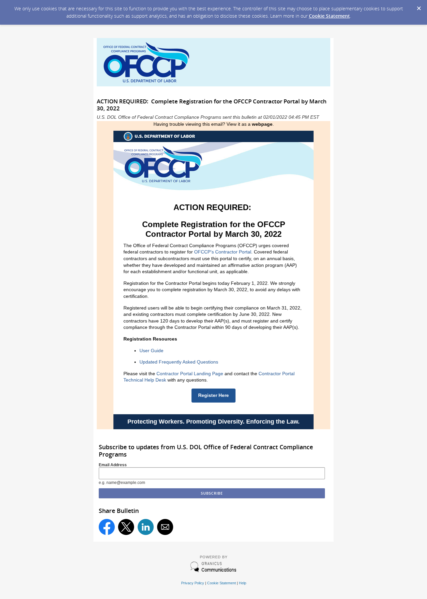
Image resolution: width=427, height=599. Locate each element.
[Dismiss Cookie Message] (418, 6)
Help (242, 583)
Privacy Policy (192, 583)
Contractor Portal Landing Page (189, 373)
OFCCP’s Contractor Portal (222, 251)
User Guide (151, 350)
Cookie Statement (329, 16)
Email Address (113, 465)
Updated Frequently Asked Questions (178, 362)
